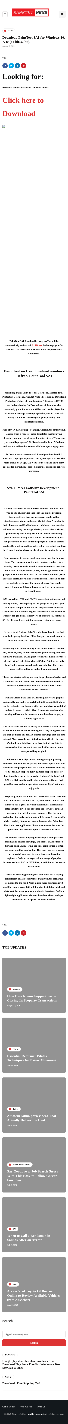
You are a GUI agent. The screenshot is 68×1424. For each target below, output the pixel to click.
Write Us (41, 1406)
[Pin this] (23, 65)
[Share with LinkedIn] (17, 65)
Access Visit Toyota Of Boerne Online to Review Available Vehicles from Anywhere (33, 1295)
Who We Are (26, 1406)
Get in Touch (8, 1406)
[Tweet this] (11, 65)
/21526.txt (36, 345)
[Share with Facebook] (5, 65)
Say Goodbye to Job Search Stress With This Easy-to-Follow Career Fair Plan (32, 1175)
